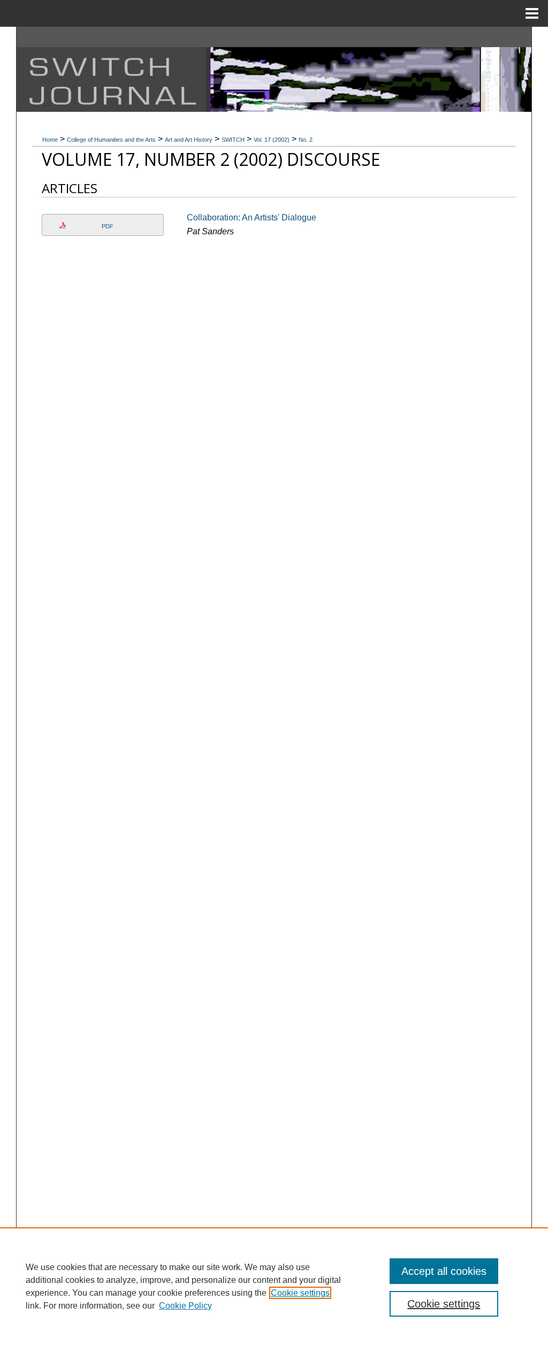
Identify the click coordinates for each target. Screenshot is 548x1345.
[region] (274, 1286)
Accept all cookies (443, 1271)
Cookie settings (300, 1292)
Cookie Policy (185, 1305)
